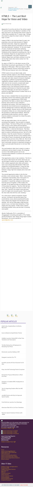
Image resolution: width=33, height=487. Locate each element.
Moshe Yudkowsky (14, 9)
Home (2, 449)
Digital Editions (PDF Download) (8, 452)
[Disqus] (16, 245)
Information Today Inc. (6, 428)
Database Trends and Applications (9, 466)
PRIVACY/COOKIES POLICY (7, 442)
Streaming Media (5, 477)
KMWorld (3, 472)
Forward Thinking (12, 10)
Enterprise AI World (5, 473)
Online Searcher (5, 474)
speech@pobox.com (7, 220)
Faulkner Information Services (8, 469)
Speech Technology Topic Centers (9, 456)
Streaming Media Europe (7, 478)
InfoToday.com (4, 470)
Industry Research (5, 453)
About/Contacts (5, 459)
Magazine (8, 451)
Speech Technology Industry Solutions (10, 457)
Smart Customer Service (7, 476)
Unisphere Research (6, 480)
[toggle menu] (30, 6)
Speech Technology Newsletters (9, 455)
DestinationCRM (5, 468)
